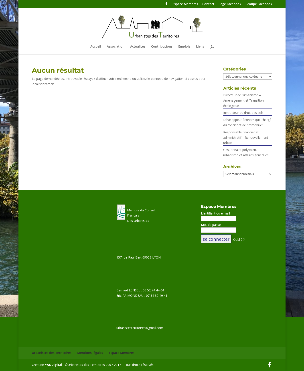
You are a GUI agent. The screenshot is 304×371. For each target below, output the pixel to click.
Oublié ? (239, 239)
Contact (208, 4)
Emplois (184, 46)
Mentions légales (90, 353)
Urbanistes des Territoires (51, 353)
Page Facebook (230, 4)
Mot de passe (211, 225)
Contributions (161, 46)
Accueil (95, 46)
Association (115, 46)
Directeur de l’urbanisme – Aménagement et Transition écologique (243, 100)
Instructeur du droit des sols (243, 112)
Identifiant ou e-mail (215, 213)
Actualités (137, 46)
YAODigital (53, 365)
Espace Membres (185, 4)
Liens (200, 46)
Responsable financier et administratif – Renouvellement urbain (245, 137)
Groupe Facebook (258, 4)
